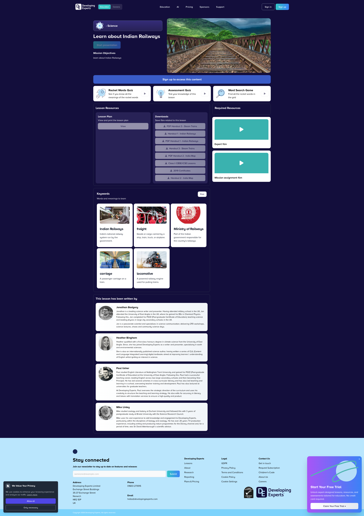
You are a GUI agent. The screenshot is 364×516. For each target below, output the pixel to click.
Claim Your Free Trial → (334, 506)
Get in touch (265, 463)
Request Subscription (269, 467)
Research (189, 472)
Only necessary (31, 507)
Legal (224, 458)
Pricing (189, 6)
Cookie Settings (229, 481)
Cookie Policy (228, 476)
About (187, 467)
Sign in (268, 6)
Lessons (188, 463)
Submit (173, 473)
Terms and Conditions (232, 472)
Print (202, 194)
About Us (263, 476)
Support (220, 6)
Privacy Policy (228, 467)
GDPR (224, 463)
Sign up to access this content (182, 79)
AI (178, 6)
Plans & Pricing (191, 481)
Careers (116, 6)
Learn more (32, 494)
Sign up (282, 6)
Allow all (31, 501)
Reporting (189, 476)
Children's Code (267, 472)
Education (104, 6)
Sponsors (204, 6)
